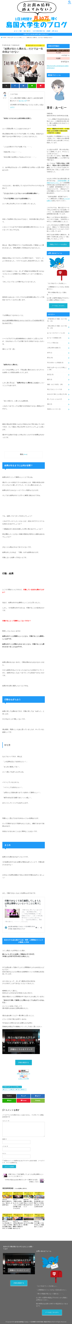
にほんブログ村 (23, 1078)
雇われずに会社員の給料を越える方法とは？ (36, 34)
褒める (24, 1089)
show (25, 454)
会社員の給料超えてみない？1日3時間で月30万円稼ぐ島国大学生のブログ (35, 1322)
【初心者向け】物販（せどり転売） (57, 327)
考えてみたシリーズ (54, 389)
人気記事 (48, 31)
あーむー (22, 100)
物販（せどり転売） (55, 384)
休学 (49, 352)
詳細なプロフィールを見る (58, 244)
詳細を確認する (23, 1062)
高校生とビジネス (53, 409)
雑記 (49, 404)
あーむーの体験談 (54, 338)
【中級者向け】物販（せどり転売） (57, 320)
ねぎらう (6, 1089)
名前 (4, 1139)
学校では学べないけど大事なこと (12, 1087)
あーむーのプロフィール (56, 333)
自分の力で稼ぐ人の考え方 (57, 394)
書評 (49, 379)
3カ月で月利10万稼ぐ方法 (39, 31)
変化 (50, 357)
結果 (13, 1089)
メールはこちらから (58, 305)
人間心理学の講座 (53, 347)
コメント (5, 1121)
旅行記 (50, 374)
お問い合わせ (55, 31)
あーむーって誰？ (18, 31)
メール (5, 1146)
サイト (4, 1153)
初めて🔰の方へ (27, 31)
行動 (18, 1089)
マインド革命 (52, 343)
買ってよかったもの (54, 399)
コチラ (12, 107)
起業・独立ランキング (23, 1073)
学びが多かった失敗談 (55, 362)
